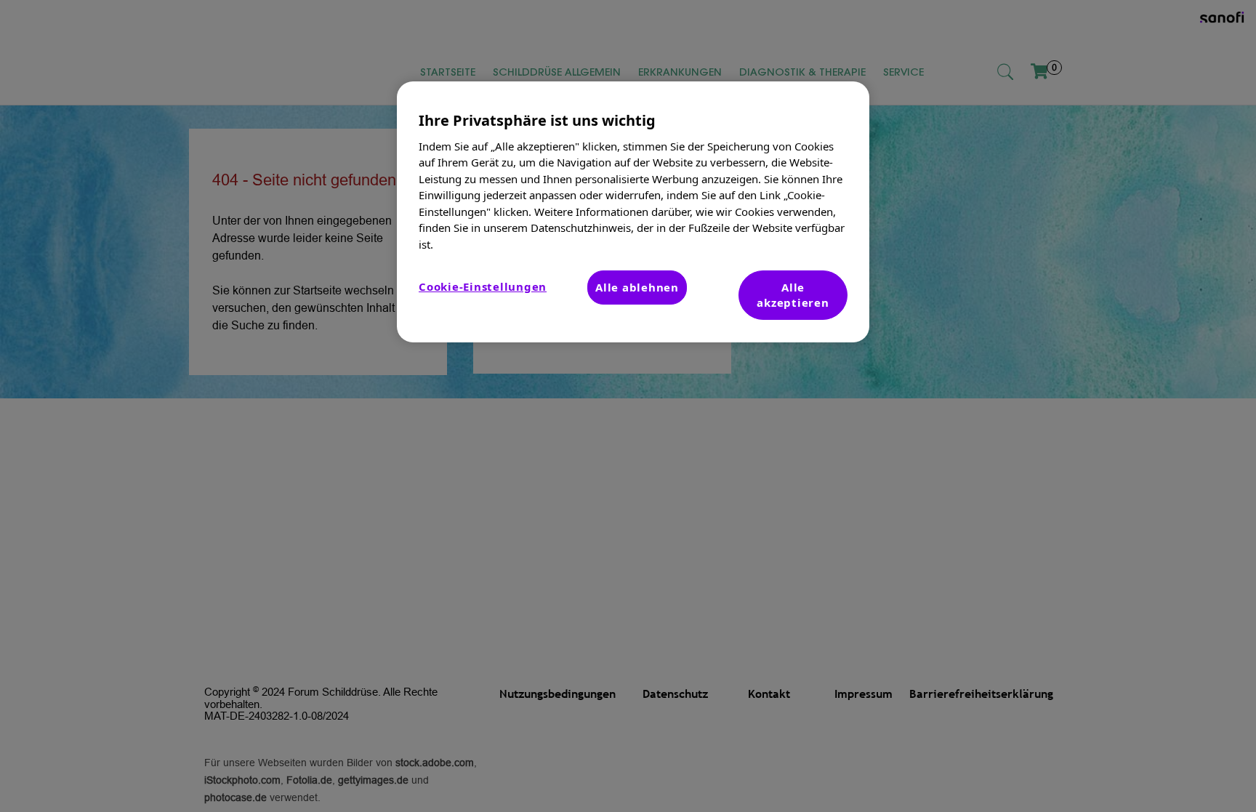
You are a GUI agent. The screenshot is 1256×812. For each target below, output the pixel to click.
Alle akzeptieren (793, 295)
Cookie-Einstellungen (483, 286)
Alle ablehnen (637, 287)
